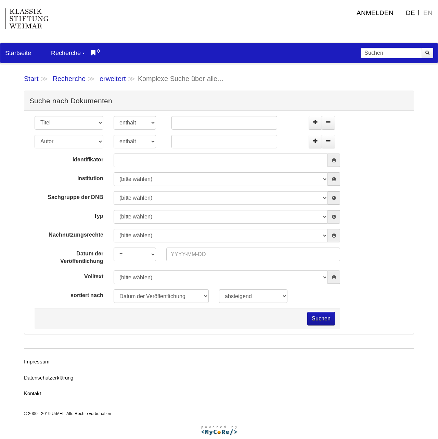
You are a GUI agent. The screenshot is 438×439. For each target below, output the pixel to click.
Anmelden (375, 12)
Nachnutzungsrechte (76, 235)
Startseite (18, 53)
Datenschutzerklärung (48, 378)
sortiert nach (86, 295)
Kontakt (32, 393)
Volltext (93, 276)
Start (31, 78)
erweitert (113, 78)
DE (410, 12)
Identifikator (88, 159)
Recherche (66, 53)
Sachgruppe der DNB (75, 197)
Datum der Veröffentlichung (81, 257)
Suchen (321, 318)
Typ (98, 216)
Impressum (37, 361)
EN (428, 12)
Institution (90, 178)
